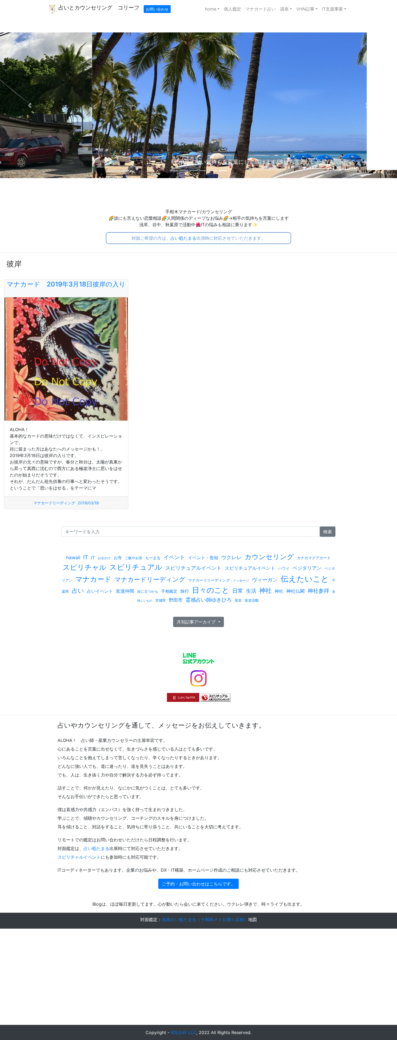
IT (85, 557)
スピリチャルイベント (79, 857)
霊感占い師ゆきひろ (209, 599)
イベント (174, 557)
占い (78, 590)
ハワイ (284, 568)
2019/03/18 (88, 503)
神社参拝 (318, 591)
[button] (30, 105)
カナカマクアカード (314, 557)
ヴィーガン (265, 580)
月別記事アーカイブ (197, 622)
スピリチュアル (135, 567)
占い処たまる (183, 238)
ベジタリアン (307, 568)
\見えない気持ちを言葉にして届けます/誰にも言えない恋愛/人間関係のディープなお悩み (198, 162)
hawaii (73, 557)
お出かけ (104, 558)
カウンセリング (269, 557)
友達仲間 (125, 591)
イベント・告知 (203, 557)
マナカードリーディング (54, 503)
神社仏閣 (295, 591)
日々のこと (210, 590)
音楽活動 (252, 600)
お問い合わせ (157, 9)
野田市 (176, 600)
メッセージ (241, 580)
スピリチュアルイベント (193, 568)
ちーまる (152, 557)
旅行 (184, 591)
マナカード (93, 579)
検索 (327, 531)
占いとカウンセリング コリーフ (98, 7)
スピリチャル (84, 567)
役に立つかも (147, 591)
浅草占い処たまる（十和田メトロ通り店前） (205, 919)
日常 (237, 591)
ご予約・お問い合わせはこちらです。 (198, 883)
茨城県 (160, 600)
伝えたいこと (305, 579)
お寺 (118, 557)
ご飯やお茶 (133, 558)
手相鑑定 (169, 591)
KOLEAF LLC (183, 1032)
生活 (251, 591)
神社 (265, 590)
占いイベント (100, 591)
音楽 (238, 600)
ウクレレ (231, 557)
